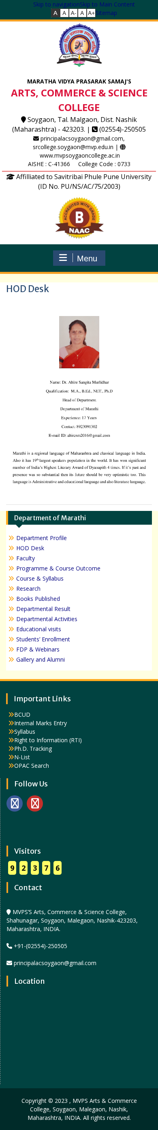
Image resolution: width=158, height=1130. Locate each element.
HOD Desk (30, 548)
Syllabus (24, 731)
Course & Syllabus (40, 578)
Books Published (38, 598)
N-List (22, 757)
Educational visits (38, 629)
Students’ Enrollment (43, 639)
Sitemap (106, 13)
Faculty (25, 558)
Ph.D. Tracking (33, 748)
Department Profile (41, 538)
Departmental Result (43, 609)
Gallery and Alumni (40, 659)
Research (28, 588)
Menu (87, 258)
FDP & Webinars (38, 649)
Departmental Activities (46, 619)
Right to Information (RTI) (48, 740)
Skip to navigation (56, 4)
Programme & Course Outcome (58, 568)
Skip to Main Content (107, 4)
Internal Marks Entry (40, 723)
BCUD (22, 714)
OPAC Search (31, 765)
